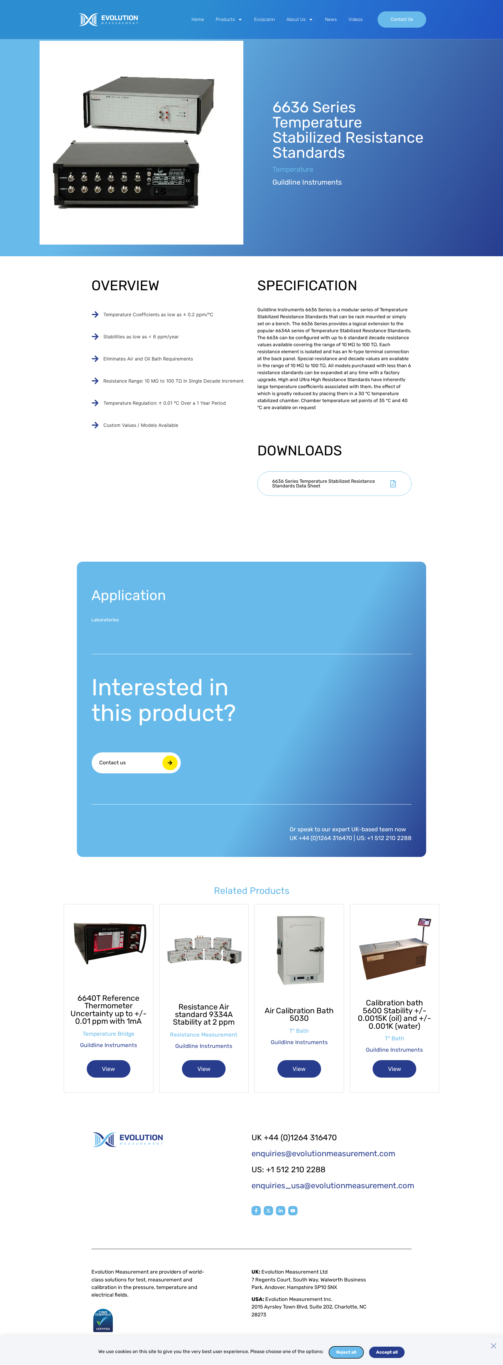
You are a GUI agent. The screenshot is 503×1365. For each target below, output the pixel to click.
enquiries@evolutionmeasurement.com (323, 1153)
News (331, 19)
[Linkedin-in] (280, 1210)
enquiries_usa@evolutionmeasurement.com (333, 1185)
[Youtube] (292, 1210)
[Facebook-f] (256, 1210)
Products (225, 19)
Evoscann (264, 19)
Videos (355, 19)
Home (198, 19)
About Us (296, 19)
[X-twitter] (268, 1210)
